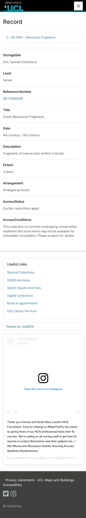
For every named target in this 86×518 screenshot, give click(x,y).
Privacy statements (20, 480)
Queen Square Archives (24, 288)
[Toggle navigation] (78, 6)
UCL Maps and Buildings (55, 480)
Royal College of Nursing (44, 457)
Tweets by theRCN (20, 327)
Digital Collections (20, 296)
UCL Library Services (22, 311)
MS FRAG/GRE (13, 98)
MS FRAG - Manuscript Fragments (33, 37)
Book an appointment (22, 303)
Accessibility (12, 485)
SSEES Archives (18, 280)
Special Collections (20, 272)
